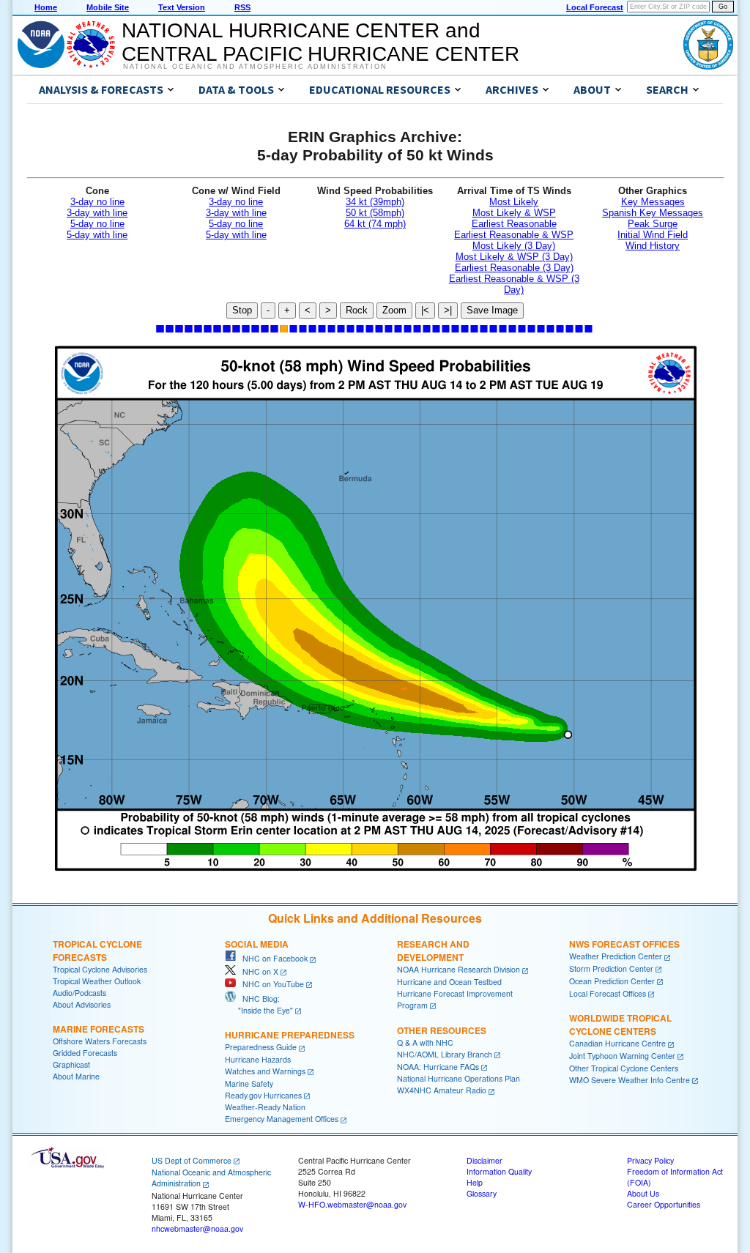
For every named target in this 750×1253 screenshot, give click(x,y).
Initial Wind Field (652, 234)
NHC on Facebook (272, 958)
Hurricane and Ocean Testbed (449, 981)
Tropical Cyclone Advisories (100, 969)
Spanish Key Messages (652, 212)
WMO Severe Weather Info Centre (629, 1079)
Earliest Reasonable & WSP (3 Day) (514, 284)
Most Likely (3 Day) (513, 245)
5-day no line (97, 223)
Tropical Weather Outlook (97, 980)
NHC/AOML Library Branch (444, 1054)
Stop (242, 310)
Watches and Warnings (265, 1071)
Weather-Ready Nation (265, 1106)
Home (45, 7)
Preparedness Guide (261, 1046)
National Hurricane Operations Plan (458, 1078)
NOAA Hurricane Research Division (458, 969)
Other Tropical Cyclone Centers (623, 1068)
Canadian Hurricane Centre (617, 1043)
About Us (643, 1193)
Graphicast (71, 1064)
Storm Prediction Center (611, 968)
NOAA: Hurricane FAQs (438, 1066)
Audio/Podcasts (79, 992)
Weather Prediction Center (615, 956)
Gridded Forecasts (85, 1052)
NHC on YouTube (270, 983)
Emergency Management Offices (281, 1118)
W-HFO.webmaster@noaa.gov (352, 1204)
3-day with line (97, 212)
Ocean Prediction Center (612, 980)
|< (425, 310)
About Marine (76, 1076)
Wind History (652, 245)
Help (475, 1182)
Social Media (257, 944)
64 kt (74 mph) (375, 223)
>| (448, 310)
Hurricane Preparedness (289, 1034)
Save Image (492, 310)
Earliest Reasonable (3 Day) (514, 267)
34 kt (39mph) (375, 201)
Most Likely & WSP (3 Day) (514, 256)
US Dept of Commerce (191, 1160)
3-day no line (97, 201)
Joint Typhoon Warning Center (622, 1055)
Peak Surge (652, 223)
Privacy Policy (650, 1160)
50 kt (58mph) (375, 212)
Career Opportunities (663, 1204)
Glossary (482, 1193)
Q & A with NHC (425, 1042)
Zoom (394, 310)
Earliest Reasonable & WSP (513, 234)
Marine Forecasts (98, 1029)
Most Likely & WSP (514, 212)
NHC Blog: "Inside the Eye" (259, 1004)
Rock (357, 310)
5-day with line (97, 234)
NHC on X (257, 971)
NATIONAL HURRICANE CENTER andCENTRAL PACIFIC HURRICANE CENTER (320, 42)
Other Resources (441, 1030)
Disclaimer (484, 1160)
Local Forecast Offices (607, 993)
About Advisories (82, 1004)
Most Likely (513, 201)
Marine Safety (249, 1083)
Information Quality (499, 1171)
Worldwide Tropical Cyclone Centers (620, 1024)
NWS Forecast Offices (624, 944)
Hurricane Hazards (258, 1059)
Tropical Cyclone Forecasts (97, 950)
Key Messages (653, 201)
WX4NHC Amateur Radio (441, 1090)
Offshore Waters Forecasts (99, 1041)
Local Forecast (594, 7)
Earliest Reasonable (514, 223)
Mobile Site (107, 7)
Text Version (181, 7)
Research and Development (433, 950)
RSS (242, 7)
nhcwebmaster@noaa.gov (197, 1228)
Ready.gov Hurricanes (263, 1095)
